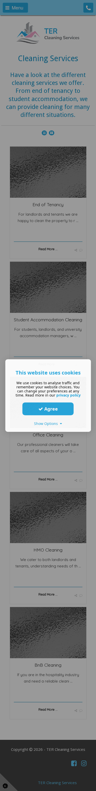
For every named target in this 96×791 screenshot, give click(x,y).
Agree (50, 409)
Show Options (47, 423)
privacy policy (68, 395)
